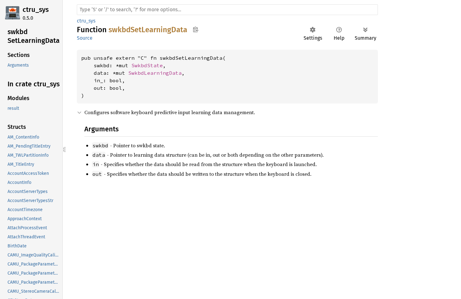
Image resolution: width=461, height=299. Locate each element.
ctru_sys (36, 9)
